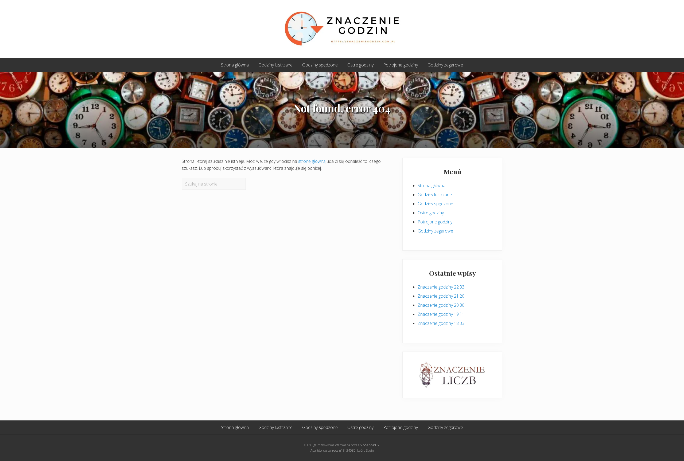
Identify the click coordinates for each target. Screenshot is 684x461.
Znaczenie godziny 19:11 (441, 314)
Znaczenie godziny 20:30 (441, 305)
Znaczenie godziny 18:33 (441, 323)
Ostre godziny (431, 213)
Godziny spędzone (435, 204)
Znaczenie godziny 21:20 (441, 296)
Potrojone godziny (435, 222)
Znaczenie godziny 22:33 (441, 287)
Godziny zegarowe (435, 231)
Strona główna (431, 185)
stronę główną (311, 161)
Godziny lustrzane (435, 195)
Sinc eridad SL (370, 445)
